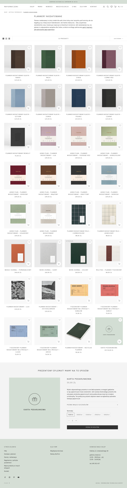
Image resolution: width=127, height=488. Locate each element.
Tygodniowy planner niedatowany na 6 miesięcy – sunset (109, 309)
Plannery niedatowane (30, 12)
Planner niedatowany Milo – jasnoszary (108, 232)
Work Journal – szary (48, 270)
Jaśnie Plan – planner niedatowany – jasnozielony (109, 154)
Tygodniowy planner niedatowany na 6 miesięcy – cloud (18, 350)
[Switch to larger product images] (3, 38)
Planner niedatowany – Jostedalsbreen (48, 308)
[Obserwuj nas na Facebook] (5, 477)
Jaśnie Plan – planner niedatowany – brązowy (48, 193)
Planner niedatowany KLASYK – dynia (78, 76)
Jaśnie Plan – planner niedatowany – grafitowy (78, 193)
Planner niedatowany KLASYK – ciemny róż (109, 76)
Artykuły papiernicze (15, 12)
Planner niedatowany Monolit (18, 153)
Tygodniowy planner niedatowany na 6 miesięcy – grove (48, 350)
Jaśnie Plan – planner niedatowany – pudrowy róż (78, 154)
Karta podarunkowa (109, 347)
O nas (74, 6)
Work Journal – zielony (78, 270)
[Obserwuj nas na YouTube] (18, 477)
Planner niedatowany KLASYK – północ (78, 115)
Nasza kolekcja (62, 6)
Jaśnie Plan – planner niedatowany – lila (48, 154)
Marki (40, 6)
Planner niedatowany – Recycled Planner (78, 349)
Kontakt (93, 6)
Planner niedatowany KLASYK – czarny (109, 115)
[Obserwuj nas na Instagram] (9, 477)
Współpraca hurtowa (56, 451)
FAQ (5, 451)
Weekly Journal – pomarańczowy (18, 270)
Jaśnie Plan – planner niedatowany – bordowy (18, 193)
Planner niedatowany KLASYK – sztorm (18, 115)
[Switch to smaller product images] (6, 38)
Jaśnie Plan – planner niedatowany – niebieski (109, 193)
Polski (6, 483)
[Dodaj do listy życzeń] (29, 47)
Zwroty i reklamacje (10, 457)
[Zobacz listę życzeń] (111, 7)
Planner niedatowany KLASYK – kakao (18, 76)
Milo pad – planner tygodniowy (109, 270)
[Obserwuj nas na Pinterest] (14, 477)
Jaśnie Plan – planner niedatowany (48, 232)
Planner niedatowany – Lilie (18, 306)
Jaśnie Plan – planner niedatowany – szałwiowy (18, 232)
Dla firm (83, 6)
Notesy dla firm (55, 454)
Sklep (32, 6)
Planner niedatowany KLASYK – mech (48, 76)
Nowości (49, 6)
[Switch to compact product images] (9, 38)
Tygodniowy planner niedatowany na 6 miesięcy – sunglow (78, 309)
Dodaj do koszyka (92, 427)
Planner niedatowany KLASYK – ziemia (48, 115)
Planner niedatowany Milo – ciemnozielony (78, 232)
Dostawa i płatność (10, 454)
